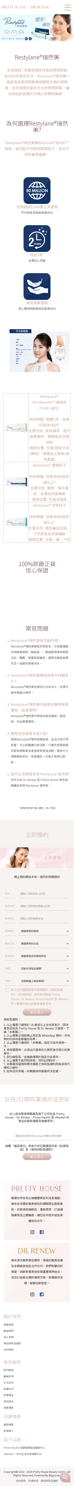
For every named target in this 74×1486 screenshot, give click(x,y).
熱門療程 (9, 1370)
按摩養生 (9, 1395)
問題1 (8, 968)
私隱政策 (33, 1480)
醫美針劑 (9, 1376)
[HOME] (30, 7)
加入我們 (9, 1337)
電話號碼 (9, 906)
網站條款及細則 (12, 1343)
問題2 (8, 981)
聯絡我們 (9, 1331)
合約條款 (9, 1349)
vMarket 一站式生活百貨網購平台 (22, 1454)
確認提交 (37, 1012)
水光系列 (9, 1382)
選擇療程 (9, 931)
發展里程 (9, 1324)
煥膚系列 (9, 1389)
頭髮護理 (9, 1407)
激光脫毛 (9, 1401)
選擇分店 (9, 943)
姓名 (7, 893)
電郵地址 (9, 918)
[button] (67, 8)
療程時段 (9, 956)
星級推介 (9, 1430)
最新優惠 (9, 1424)
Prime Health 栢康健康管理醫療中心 (24, 1447)
